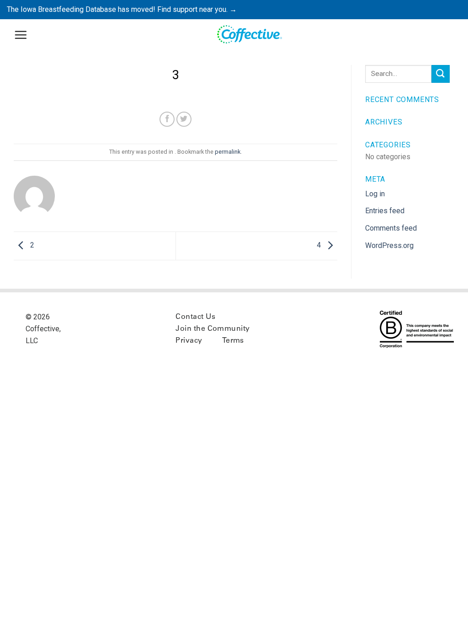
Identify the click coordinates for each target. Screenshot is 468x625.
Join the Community (213, 329)
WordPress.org (389, 245)
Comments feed (391, 228)
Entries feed (384, 210)
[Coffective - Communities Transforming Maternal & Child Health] (250, 34)
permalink (227, 151)
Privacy (189, 341)
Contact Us (195, 317)
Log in (375, 193)
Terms (233, 341)
